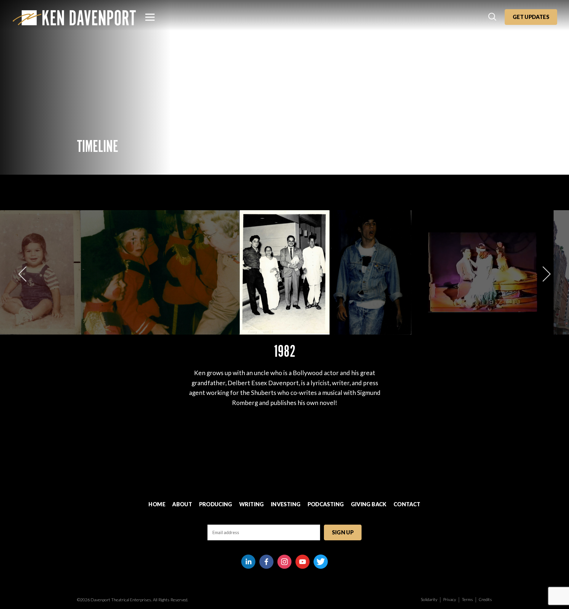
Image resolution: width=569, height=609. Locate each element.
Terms (467, 599)
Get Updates (531, 17)
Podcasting (326, 504)
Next (546, 274)
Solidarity (429, 599)
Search (493, 17)
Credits (485, 599)
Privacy (449, 599)
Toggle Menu (150, 17)
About (182, 504)
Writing (251, 504)
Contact (407, 504)
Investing (286, 504)
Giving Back (369, 504)
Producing (215, 504)
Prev (22, 274)
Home (156, 504)
